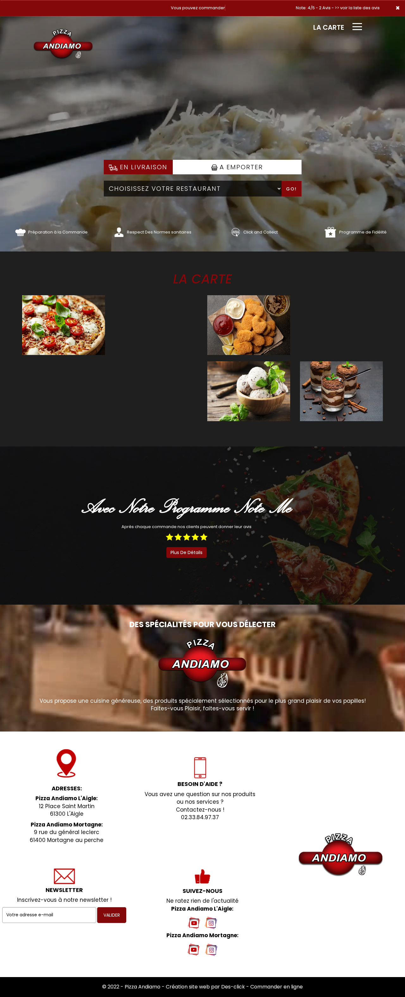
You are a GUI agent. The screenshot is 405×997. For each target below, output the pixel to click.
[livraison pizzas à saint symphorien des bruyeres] (63, 25)
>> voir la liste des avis (357, 8)
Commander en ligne (276, 986)
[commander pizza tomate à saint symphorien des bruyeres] (20, 232)
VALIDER (111, 915)
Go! (291, 189)
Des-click (233, 986)
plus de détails (186, 552)
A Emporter (240, 167)
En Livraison (142, 167)
